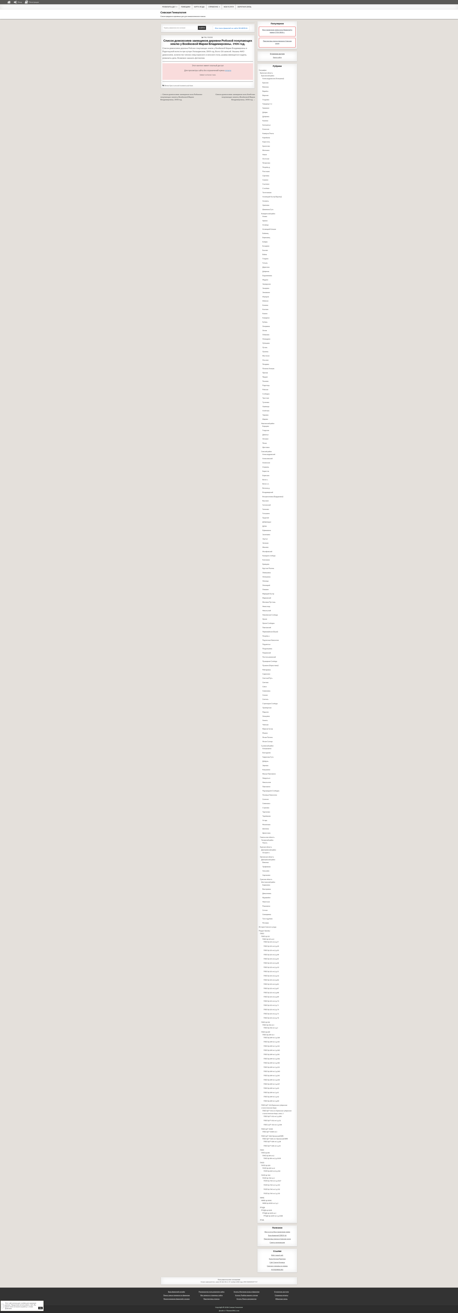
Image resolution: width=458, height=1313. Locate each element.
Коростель (266, 142)
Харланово (266, 875)
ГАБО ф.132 (265, 1022)
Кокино (264, 313)
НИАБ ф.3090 (266, 1200)
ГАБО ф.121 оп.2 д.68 (271, 993)
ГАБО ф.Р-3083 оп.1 (269, 1132)
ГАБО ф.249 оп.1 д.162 (272, 1059)
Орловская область (267, 857)
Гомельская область (267, 837)
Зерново (265, 765)
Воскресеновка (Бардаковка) (272, 497)
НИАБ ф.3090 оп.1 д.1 (270, 1203)
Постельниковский (269, 657)
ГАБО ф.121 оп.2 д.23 (271, 946)
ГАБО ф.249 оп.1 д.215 (272, 1067)
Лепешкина (266, 577)
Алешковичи (266, 748)
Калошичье (266, 125)
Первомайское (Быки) (270, 632)
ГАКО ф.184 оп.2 (268, 1156)
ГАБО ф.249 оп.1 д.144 (272, 1042)
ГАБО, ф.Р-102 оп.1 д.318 (273, 1125)
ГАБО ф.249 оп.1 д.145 (272, 1046)
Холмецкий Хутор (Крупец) (272, 197)
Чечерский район (267, 840)
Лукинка (265, 352)
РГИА (205, 37)
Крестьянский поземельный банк (181, 86)
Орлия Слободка (268, 623)
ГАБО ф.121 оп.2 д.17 (271, 942)
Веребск (265, 91)
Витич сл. (265, 484)
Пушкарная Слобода (269, 661)
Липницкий (266, 585)
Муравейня (266, 898)
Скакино (265, 180)
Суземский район (267, 746)
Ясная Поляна (267, 737)
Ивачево (265, 547)
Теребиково (266, 816)
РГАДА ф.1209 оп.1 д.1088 (273, 1216)
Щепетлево (266, 833)
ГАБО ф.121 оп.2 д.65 (271, 984)
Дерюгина (265, 267)
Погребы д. (266, 167)
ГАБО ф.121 (265, 936)
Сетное (265, 910)
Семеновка (266, 691)
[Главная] (9, 2)
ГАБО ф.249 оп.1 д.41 (271, 1092)
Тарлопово (266, 812)
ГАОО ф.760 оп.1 (268, 1178)
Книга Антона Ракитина (277, 1259)
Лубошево (266, 343)
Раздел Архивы (264, 931)
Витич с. (265, 480)
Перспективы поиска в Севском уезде (277, 1239)
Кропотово (266, 146)
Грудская (265, 518)
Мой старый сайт (277, 1255)
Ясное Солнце (267, 741)
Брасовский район (267, 76)
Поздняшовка (267, 649)
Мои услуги (229, 7)
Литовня (265, 439)
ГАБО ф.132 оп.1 (268, 1025)
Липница (265, 581)
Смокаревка (266, 914)
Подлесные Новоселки (270, 640)
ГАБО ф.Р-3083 (267, 1129)
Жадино (265, 280)
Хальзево (265, 871)
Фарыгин (265, 712)
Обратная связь (244, 7)
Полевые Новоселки (269, 795)
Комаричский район (268, 214)
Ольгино (265, 360)
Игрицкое (265, 297)
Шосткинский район (268, 882)
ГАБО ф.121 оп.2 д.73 (271, 1009)
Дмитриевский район (268, 850)
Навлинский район (267, 423)
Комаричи (265, 318)
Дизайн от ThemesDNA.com (229, 1311)
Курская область (266, 847)
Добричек (265, 271)
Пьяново (265, 381)
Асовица (265, 225)
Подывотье (266, 644)
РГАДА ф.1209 (266, 1210)
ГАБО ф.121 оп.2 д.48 (271, 963)
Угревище (265, 406)
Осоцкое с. (266, 853)
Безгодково (266, 753)
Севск (264, 687)
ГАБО (262, 933)
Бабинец (265, 233)
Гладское (265, 430)
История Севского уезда (267, 927)
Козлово (265, 309)
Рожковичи (266, 906)
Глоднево (265, 100)
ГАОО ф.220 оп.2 (268, 1168)
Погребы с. (266, 636)
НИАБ (262, 1198)
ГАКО (262, 1150)
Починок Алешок (268, 368)
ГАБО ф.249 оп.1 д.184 (272, 1063)
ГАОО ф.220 (265, 1165)
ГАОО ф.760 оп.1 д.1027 (272, 1181)
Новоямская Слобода (270, 615)
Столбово (265, 188)
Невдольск (266, 778)
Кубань (265, 322)
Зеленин (265, 543)
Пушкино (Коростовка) (270, 665)
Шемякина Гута (267, 209)
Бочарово (265, 246)
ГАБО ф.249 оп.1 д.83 (271, 1101)
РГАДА (262, 1207)
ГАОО (262, 1163)
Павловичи (266, 787)
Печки (264, 443)
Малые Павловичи (269, 774)
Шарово (265, 419)
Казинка (265, 121)
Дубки (264, 526)
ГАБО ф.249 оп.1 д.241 (272, 1075)
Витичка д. (266, 488)
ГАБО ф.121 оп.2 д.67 (271, 988)
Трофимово (266, 867)
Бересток (265, 471)
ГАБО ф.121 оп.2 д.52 (271, 976)
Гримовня (265, 108)
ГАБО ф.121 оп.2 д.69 (271, 997)
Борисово (265, 475)
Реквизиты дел (168, 7)
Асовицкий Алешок (269, 229)
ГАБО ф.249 (265, 1032)
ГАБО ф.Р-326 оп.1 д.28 (272, 1141)
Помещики (185, 7)
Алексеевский (267, 458)
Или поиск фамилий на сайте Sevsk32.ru (231, 28)
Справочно (213, 7)
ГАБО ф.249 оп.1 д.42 (271, 1097)
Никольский (266, 611)
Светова (265, 682)
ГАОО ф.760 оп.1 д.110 (272, 1185)
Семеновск (266, 803)
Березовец (266, 237)
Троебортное (266, 708)
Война (264, 254)
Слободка (265, 394)
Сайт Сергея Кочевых (277, 1262)
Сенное (265, 695)
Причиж (265, 373)
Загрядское (266, 284)
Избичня (265, 301)
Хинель (265, 720)
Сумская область (266, 879)
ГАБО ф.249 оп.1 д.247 (272, 1084)
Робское (210, 37)
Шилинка (265, 829)
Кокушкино (266, 770)
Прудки (265, 377)
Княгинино (266, 560)
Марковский (266, 598)
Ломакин (265, 589)
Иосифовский (267, 551)
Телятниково (266, 192)
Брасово (265, 83)
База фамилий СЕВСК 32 (277, 1235)
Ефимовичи (266, 530)
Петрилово (266, 163)
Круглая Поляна (268, 568)
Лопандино (266, 339)
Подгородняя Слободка (270, 791)
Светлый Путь (267, 678)
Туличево (265, 402)
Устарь (264, 820)
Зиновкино (266, 292)
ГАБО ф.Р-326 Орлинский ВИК (272, 1136)
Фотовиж (265, 923)
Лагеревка (266, 326)
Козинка (265, 305)
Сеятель (265, 699)
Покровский (266, 653)
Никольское (266, 782)
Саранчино (266, 674)
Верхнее (265, 95)
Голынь (265, 263)
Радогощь (266, 385)
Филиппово (266, 824)
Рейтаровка (266, 670)
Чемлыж (265, 725)
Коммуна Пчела (268, 133)
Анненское (266, 463)
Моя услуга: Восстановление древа (277, 1232)
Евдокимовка (267, 276)
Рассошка (266, 171)
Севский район (266, 451)
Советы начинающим (277, 1242)
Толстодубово (267, 919)
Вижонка (265, 862)
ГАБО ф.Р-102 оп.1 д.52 (272, 1120)
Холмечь (265, 201)
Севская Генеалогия (173, 12)
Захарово (265, 288)
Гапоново (265, 509)
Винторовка (266, 889)
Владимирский (267, 492)
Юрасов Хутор (267, 729)
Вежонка (265, 87)
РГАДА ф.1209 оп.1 (269, 1213)
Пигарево (265, 364)
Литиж (264, 330)
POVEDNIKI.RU (277, 1270)
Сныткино (265, 184)
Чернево (265, 415)
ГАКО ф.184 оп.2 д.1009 (272, 1158)
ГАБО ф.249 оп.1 (268, 1035)
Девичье (265, 435)
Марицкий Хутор (268, 594)
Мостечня (265, 356)
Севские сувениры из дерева (277, 1266)
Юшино (265, 733)
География (262, 70)
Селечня (265, 799)
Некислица (266, 606)
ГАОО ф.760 (265, 1175)
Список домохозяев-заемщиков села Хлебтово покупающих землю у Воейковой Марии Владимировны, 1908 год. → (235, 97)
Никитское (266, 902)
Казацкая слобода (268, 556)
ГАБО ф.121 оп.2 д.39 (271, 955)
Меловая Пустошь (269, 602)
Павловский (266, 627)
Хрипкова (265, 205)
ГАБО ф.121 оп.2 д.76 (271, 1018)
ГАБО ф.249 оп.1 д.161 (272, 1054)
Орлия (264, 619)
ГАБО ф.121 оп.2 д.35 (271, 950)
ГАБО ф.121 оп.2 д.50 (271, 967)
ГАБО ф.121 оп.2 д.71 (271, 1005)
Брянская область (266, 73)
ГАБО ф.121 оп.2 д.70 (271, 1001)
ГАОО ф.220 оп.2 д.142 (272, 1171)
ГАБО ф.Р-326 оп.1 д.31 (272, 1146)
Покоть (264, 843)
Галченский (266, 505)
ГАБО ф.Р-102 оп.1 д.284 (273, 1116)
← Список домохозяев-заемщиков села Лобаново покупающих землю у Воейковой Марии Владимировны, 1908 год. (181, 97)
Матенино (265, 150)
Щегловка (265, 447)
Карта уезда (199, 7)
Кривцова (265, 564)
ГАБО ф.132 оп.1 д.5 (271, 1028)
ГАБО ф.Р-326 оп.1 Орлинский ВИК (275, 1139)
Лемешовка (266, 573)
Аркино (265, 221)
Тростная (265, 398)
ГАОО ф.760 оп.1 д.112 (272, 1189)
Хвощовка (266, 716)
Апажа (264, 216)
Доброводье (266, 522)
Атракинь (265, 467)
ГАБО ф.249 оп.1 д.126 (272, 1038)
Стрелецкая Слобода (270, 703)
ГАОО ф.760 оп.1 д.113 (272, 1193)
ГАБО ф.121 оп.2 (268, 939)
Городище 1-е (267, 104)
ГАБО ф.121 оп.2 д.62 (271, 980)
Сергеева (265, 176)
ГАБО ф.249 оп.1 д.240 (272, 1071)
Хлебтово (265, 411)
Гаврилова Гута (267, 757)
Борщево (265, 426)
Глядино (265, 259)
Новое (264, 155)
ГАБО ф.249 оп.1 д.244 (272, 1080)
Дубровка (265, 116)
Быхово (265, 250)
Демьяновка (266, 893)
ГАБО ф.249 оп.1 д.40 (271, 1088)
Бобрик (265, 242)
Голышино (266, 513)
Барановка (266, 885)
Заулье (265, 539)
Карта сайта (277, 57)
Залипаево (266, 534)
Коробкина (266, 138)
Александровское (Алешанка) (273, 78)
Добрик (265, 112)
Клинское (265, 129)
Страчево (265, 808)
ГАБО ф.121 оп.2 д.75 (271, 1014)
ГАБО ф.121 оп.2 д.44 (271, 959)
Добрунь (265, 761)
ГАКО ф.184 (265, 1153)
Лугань (264, 347)
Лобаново (265, 335)
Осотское (265, 159)
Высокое (265, 501)
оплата (228, 70)
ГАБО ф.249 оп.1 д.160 (272, 1050)
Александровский (268, 454)
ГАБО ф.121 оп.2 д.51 (271, 971)
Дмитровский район (268, 860)
